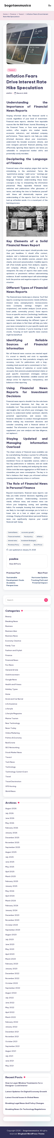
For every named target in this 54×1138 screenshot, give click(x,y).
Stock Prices (38, 545)
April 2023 (9, 954)
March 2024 (10, 900)
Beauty (8, 616)
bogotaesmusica (17, 5)
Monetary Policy (13, 545)
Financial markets (14, 536)
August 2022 (11, 993)
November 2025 (12, 842)
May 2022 (9, 1007)
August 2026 (11, 808)
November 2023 (12, 920)
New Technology (12, 723)
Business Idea (11, 631)
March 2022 (10, 1017)
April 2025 (9, 871)
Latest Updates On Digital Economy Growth (26, 1091)
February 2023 (11, 964)
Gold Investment (12, 674)
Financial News (11, 660)
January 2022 (11, 1027)
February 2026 (11, 828)
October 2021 (11, 1041)
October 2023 (11, 925)
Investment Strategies (28, 540)
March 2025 (10, 876)
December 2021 (12, 1032)
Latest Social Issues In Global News (22, 1097)
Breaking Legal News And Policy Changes (24, 1103)
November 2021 (12, 1036)
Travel (8, 776)
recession (26, 545)
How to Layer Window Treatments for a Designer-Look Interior (23, 1084)
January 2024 (11, 910)
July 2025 (9, 857)
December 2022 (12, 973)
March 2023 (10, 959)
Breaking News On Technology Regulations (25, 1109)
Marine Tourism (11, 718)
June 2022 (9, 1002)
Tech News (10, 762)
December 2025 (12, 837)
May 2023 (9, 949)
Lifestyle (9, 708)
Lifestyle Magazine (13, 713)
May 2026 (9, 823)
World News (10, 791)
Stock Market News (13, 752)
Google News (11, 679)
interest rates (12, 540)
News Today (10, 728)
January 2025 (11, 886)
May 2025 (9, 867)
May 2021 (9, 1066)
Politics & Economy (13, 738)
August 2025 (11, 852)
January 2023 (11, 968)
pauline (13, 558)
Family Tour (10, 645)
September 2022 (12, 988)
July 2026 (9, 813)
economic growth (27, 532)
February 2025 (11, 881)
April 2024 (10, 896)
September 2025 (12, 847)
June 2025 (9, 862)
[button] (15, 564)
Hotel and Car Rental (14, 699)
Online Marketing (12, 733)
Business (9, 626)
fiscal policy (28, 536)
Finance (8, 655)
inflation (39, 536)
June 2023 (9, 944)
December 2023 (12, 915)
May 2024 (9, 891)
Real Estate (10, 742)
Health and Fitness (13, 684)
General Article (11, 670)
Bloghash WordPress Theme (31, 1134)
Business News (11, 636)
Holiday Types (11, 689)
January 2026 (11, 833)
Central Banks (12, 532)
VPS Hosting (10, 786)
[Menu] (49, 5)
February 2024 (11, 905)
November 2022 (12, 978)
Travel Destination (13, 781)
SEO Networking (12, 747)
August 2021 (10, 1051)
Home (7, 694)
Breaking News (11, 621)
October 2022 (11, 983)
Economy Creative (13, 641)
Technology (10, 767)
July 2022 (9, 998)
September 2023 (12, 930)
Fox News (9, 665)
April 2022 (9, 1012)
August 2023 (11, 934)
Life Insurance (11, 704)
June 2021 (9, 1061)
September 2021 (12, 1046)
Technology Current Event (16, 772)
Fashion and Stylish (13, 650)
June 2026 (9, 818)
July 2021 (9, 1056)
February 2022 (11, 1022)
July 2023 (9, 939)
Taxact (11, 70)
